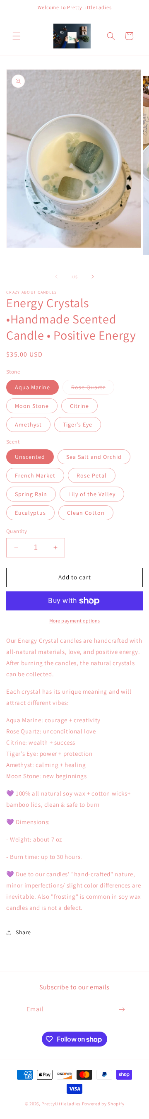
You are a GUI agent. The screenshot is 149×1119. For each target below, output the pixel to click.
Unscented (30, 457)
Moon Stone (32, 406)
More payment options (74, 620)
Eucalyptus (30, 512)
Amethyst (28, 424)
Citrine (79, 406)
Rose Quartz (92, 389)
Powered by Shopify (103, 1104)
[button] (16, 36)
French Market (35, 475)
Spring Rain (31, 494)
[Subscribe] (122, 1009)
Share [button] (23, 932)
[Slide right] (93, 277)
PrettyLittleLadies (61, 1104)
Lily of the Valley (91, 494)
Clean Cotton (86, 512)
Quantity (16, 531)
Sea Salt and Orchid (94, 457)
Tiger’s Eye (77, 424)
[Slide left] (56, 277)
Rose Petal (92, 475)
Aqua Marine (32, 387)
